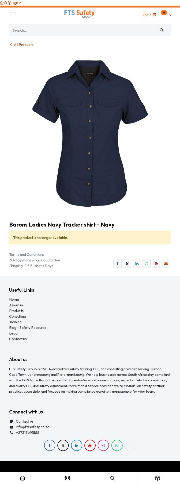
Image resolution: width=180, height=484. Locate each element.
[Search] (162, 30)
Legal (13, 333)
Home (14, 299)
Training (15, 322)
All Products (23, 44)
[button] (6, 2)
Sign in (16, 2)
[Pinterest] (156, 264)
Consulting (17, 316)
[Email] (166, 264)
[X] (127, 264)
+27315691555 (27, 432)
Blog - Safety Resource (28, 327)
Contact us (18, 338)
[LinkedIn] (137, 264)
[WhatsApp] (146, 264)
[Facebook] (117, 264)
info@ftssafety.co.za (32, 426)
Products (16, 310)
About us (16, 305)
